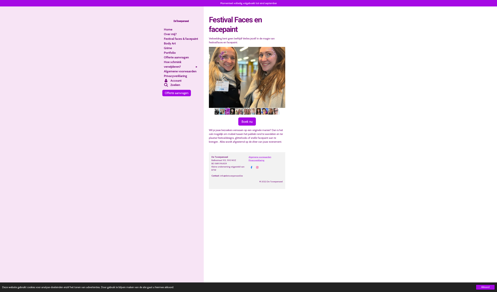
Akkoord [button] (485, 287)
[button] (283, 49)
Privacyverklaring (256, 160)
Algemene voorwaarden (260, 157)
